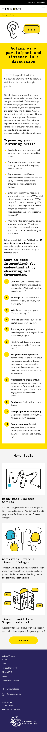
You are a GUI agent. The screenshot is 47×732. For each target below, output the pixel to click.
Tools (12, 14)
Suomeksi (31, 2)
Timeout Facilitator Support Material (18, 621)
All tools (23, 640)
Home (4, 14)
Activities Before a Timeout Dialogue (18, 561)
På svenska (41, 2)
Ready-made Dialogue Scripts (18, 500)
